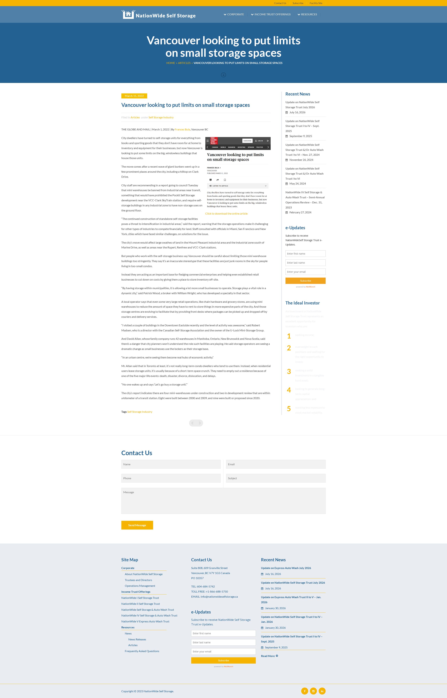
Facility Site (316, 3)
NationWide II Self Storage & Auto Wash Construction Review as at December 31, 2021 (192, 423)
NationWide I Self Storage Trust (140, 597)
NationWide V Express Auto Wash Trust (145, 621)
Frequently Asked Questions (142, 651)
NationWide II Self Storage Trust (140, 603)
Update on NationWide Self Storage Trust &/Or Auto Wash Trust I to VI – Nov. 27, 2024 (304, 149)
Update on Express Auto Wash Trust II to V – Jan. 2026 (291, 599)
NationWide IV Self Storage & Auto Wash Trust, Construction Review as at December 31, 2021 (199, 423)
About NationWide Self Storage (144, 574)
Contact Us (280, 3)
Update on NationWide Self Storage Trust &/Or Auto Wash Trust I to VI (304, 173)
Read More (268, 655)
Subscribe (298, 3)
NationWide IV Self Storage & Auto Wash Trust (149, 615)
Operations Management (140, 585)
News (128, 633)
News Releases (137, 639)
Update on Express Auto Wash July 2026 (286, 568)
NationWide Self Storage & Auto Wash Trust (147, 609)
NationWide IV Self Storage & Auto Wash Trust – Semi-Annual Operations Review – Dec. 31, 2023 (305, 199)
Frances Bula (182, 129)
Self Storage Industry (161, 117)
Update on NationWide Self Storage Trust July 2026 (302, 104)
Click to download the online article (226, 213)
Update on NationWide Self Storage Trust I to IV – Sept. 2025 (302, 126)
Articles (135, 117)
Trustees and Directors (138, 580)
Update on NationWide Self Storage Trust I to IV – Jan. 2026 (292, 619)
